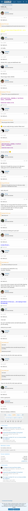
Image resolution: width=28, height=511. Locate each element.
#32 (26, 239)
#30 (26, 199)
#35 (26, 296)
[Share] (24, 17)
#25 (26, 85)
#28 (26, 160)
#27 (26, 135)
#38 (26, 364)
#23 (26, 57)
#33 (26, 256)
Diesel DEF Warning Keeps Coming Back (13, 432)
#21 (26, 17)
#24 (26, 71)
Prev (10, 415)
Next (18, 415)
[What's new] (23, 1)
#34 (26, 279)
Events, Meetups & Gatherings (9, 441)
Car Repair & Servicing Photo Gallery (12, 427)
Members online (5, 445)
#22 (26, 42)
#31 (26, 225)
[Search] (26, 1)
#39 (26, 392)
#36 (26, 314)
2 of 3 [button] (14, 415)
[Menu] (2, 2)
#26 (26, 113)
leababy (3, 9)
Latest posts (4, 425)
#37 (26, 336)
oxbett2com (24, 461)
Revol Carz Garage (7, 430)
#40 (26, 406)
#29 (26, 176)
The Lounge (5, 435)
